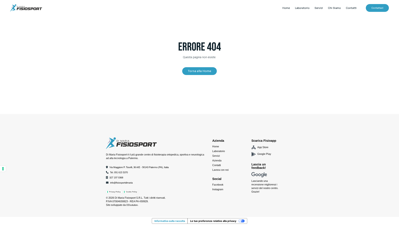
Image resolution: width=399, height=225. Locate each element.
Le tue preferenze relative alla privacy (213, 221)
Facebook (217, 184)
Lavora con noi (220, 170)
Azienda (216, 160)
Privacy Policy (115, 192)
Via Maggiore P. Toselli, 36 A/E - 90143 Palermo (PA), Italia (139, 167)
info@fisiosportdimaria (121, 182)
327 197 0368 (116, 177)
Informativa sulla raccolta (169, 221)
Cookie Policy (131, 192)
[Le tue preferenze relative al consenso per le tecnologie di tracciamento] (3, 169)
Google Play (264, 154)
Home (215, 146)
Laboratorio (218, 151)
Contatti (216, 165)
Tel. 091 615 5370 (119, 172)
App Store (262, 147)
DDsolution (132, 205)
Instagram (217, 189)
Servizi (216, 156)
